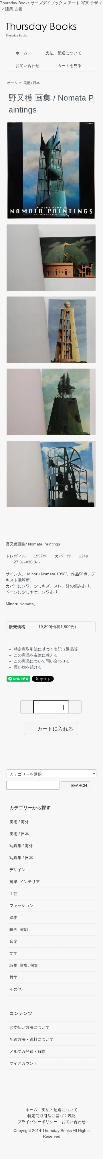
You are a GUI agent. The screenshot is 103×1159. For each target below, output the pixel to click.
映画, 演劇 (18, 929)
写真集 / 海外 (21, 845)
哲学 (13, 977)
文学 (13, 953)
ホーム (21, 53)
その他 (15, 989)
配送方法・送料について (31, 1039)
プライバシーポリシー (37, 1121)
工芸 (13, 893)
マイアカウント (23, 1063)
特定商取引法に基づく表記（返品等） (48, 649)
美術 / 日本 (31, 83)
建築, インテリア (24, 881)
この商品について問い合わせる (42, 661)
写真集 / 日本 (21, 857)
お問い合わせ (27, 65)
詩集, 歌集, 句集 (23, 965)
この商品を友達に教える (36, 655)
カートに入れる (55, 728)
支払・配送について (63, 53)
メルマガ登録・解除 (27, 1051)
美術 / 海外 (19, 821)
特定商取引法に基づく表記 (51, 1115)
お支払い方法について (29, 1027)
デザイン (17, 869)
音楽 (13, 941)
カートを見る (70, 65)
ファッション (21, 905)
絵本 (13, 917)
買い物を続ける (28, 667)
